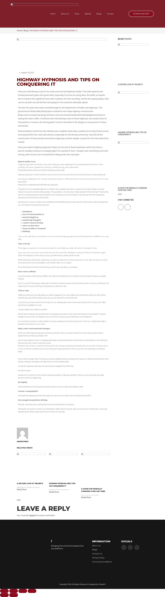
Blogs (98, 14)
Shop (77, 14)
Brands (88, 14)
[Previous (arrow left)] (4, 595)
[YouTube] (136, 547)
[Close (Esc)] (32, 591)
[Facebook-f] (121, 207)
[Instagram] (128, 207)
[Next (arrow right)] (13, 595)
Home (52, 14)
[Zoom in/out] (4, 591)
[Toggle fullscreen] (13, 591)
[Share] (22, 591)
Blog (26, 31)
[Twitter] (130, 547)
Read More (22, 489)
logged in (33, 515)
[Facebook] (123, 547)
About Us (65, 14)
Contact (110, 14)
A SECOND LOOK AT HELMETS (30, 483)
